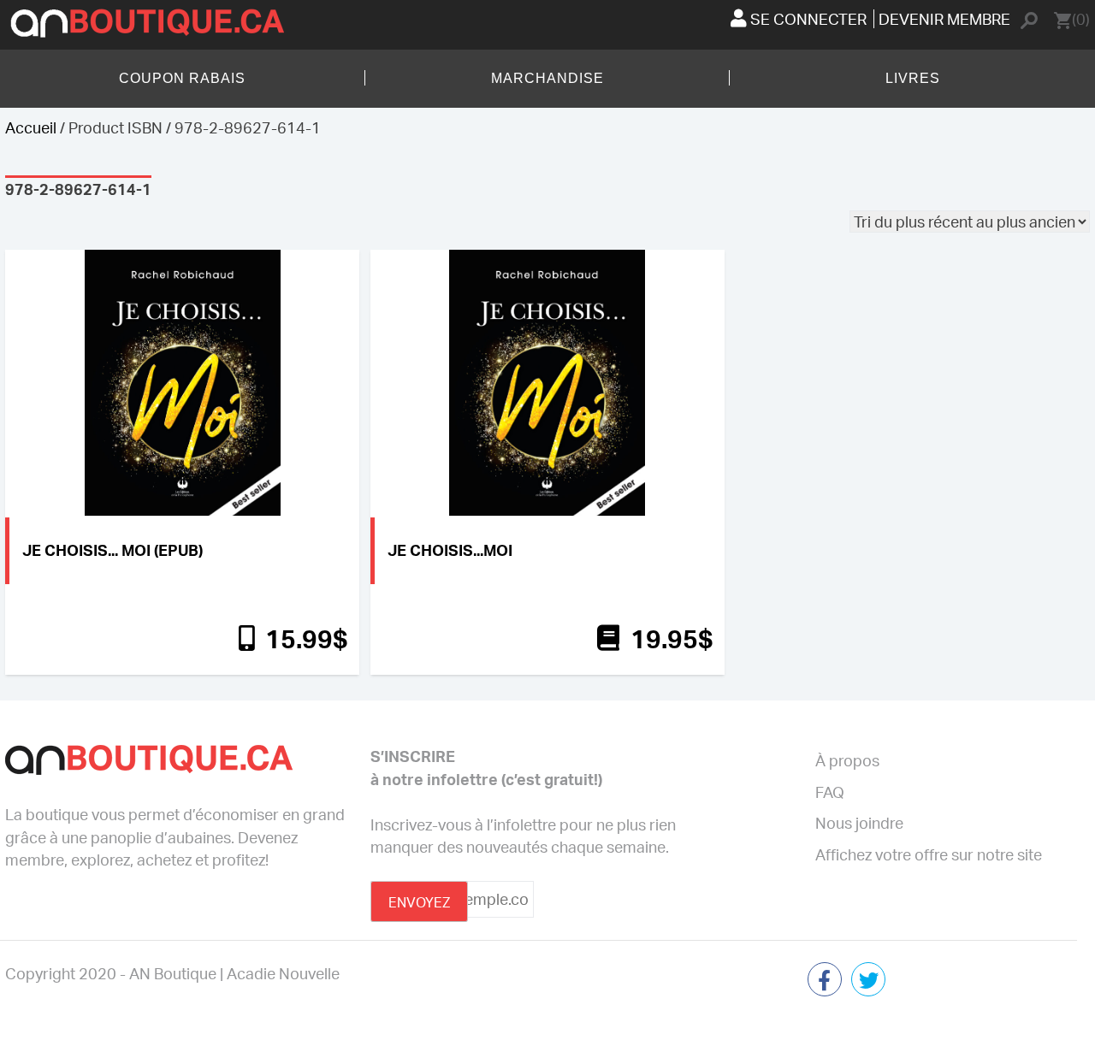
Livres (912, 78)
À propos (847, 760)
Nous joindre (859, 822)
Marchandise (547, 78)
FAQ (829, 792)
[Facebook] (825, 981)
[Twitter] (868, 981)
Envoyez (419, 902)
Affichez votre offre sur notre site (928, 854)
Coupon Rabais (182, 78)
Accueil (30, 127)
